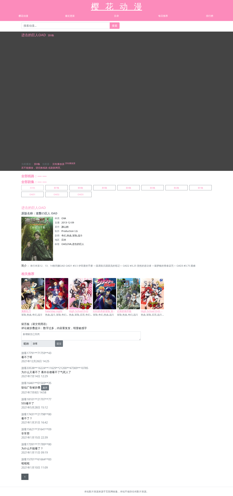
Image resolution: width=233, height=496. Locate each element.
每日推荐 (163, 15)
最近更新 (70, 15)
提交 (59, 343)
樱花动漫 (23, 15)
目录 (116, 15)
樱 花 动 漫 (116, 6)
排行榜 (209, 15)
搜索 (114, 25)
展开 (45, 387)
